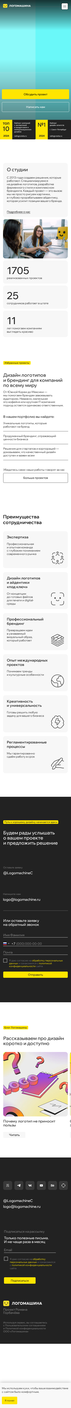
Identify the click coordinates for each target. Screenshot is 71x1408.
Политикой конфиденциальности (25, 1328)
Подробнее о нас (18, 211)
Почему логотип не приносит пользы (29, 1123)
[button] (35, 94)
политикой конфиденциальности (30, 965)
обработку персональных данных (36, 962)
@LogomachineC (18, 873)
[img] (35, 1084)
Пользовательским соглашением (25, 1325)
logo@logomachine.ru (21, 899)
